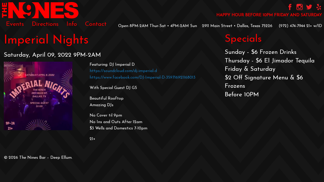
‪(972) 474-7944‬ (292, 26)
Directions (45, 24)
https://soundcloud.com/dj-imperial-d (123, 71)
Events (15, 24)
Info (72, 24)
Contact (96, 24)
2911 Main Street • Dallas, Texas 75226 (237, 26)
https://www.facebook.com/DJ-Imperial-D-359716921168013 (142, 78)
